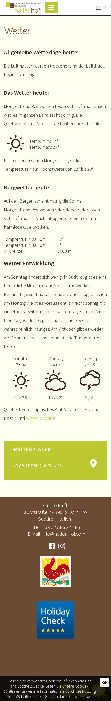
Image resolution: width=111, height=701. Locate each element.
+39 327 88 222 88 (61, 527)
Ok (104, 682)
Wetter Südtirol (40, 418)
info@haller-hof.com (63, 534)
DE (98, 7)
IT (105, 7)
